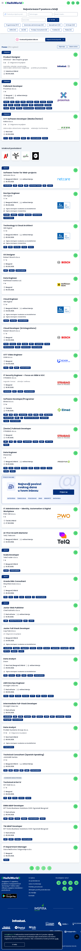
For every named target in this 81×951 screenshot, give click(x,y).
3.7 (4, 260)
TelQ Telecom (9, 535)
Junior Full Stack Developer (16, 628)
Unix (10, 597)
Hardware (7, 391)
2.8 (4, 404)
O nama (32, 878)
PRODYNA (7, 455)
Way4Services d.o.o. (12, 584)
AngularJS (25, 648)
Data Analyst (9, 659)
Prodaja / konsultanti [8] (39, 30)
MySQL (6, 102)
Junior (50, 185)
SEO (25, 621)
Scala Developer (11, 555)
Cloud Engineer (10, 299)
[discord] (64, 889)
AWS (30, 468)
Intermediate (40, 108)
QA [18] (23, 30)
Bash (23, 138)
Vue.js (6, 421)
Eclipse (24, 818)
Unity (15, 798)
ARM (31, 105)
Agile (12, 108)
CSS (17, 102)
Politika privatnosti (36, 887)
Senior (49, 108)
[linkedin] (76, 883)
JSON (46, 716)
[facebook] (59, 883)
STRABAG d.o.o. (9, 378)
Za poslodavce (34, 881)
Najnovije (62, 47)
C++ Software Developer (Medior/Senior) (23, 119)
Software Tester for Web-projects (19, 172)
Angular (29, 102)
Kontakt (31, 896)
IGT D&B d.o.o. (9, 785)
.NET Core (49, 441)
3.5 (4, 733)
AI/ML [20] (12, 30)
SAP (5, 818)
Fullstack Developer (13, 86)
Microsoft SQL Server (31, 418)
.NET (5, 415)
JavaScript (7, 185)
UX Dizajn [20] (70, 25)
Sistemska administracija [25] (34, 25)
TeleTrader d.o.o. (10, 557)
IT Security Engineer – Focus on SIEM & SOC (24, 375)
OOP (19, 441)
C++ (5, 138)
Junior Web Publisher (13, 607)
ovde (56, 939)
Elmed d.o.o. (8, 401)
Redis (39, 648)
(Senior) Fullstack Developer (17, 428)
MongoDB (64, 648)
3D (9, 798)
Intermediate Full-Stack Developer (20, 703)
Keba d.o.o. (8, 121)
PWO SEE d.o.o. (9, 514)
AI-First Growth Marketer (15, 533)
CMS (5, 621)
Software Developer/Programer (18, 399)
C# (11, 415)
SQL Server (48, 415)
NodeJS (46, 648)
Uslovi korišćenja (35, 884)
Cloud (6, 108)
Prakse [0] (68, 30)
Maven (17, 105)
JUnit (10, 105)
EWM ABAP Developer (13, 805)
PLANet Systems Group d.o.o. (15, 730)
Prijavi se (64, 492)
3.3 (4, 199)
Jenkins (24, 105)
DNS (38, 696)
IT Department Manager (15, 847)
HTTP (32, 696)
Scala (43, 468)
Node (6, 344)
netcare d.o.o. (9, 175)
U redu (14, 945)
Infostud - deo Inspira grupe (15, 59)
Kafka (17, 347)
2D (5, 798)
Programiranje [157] (12, 25)
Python (16, 138)
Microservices (28, 108)
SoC (14, 391)
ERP (21, 770)
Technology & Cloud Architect (18, 225)
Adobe (21, 798)
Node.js (12, 344)
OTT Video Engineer (12, 354)
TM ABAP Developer (12, 826)
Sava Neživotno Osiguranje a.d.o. (17, 849)
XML (26, 185)
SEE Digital (7, 196)
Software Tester (35, 185)
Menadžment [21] (54, 25)
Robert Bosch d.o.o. (11, 257)
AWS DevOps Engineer (14, 683)
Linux (5, 367)
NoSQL (50, 102)
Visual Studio (8, 418)
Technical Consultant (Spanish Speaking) (23, 754)
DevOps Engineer (11, 193)
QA (44, 185)
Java (36, 102)
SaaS (24, 675)
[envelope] (70, 889)
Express (14, 651)
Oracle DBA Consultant (14, 581)
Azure (21, 215)
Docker (6, 215)
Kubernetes (37, 215)
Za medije (32, 893)
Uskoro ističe (73, 47)
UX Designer (9, 254)
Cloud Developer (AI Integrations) (19, 328)
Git (5, 105)
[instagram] (64, 883)
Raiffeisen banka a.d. (12, 280)
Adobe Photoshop (16, 621)
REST (31, 344)
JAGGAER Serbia (10, 757)
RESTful (19, 108)
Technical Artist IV (12, 782)
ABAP (11, 818)
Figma (12, 270)
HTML (23, 102)
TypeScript (39, 344)
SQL (12, 102)
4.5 (4, 760)
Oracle (43, 102)
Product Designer (11, 57)
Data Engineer (10, 278)
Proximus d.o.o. (10, 89)
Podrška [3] (56, 30)
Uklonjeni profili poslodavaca (39, 890)
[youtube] (70, 883)
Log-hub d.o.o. (9, 631)
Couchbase (39, 105)
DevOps (48, 105)
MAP (5, 270)
